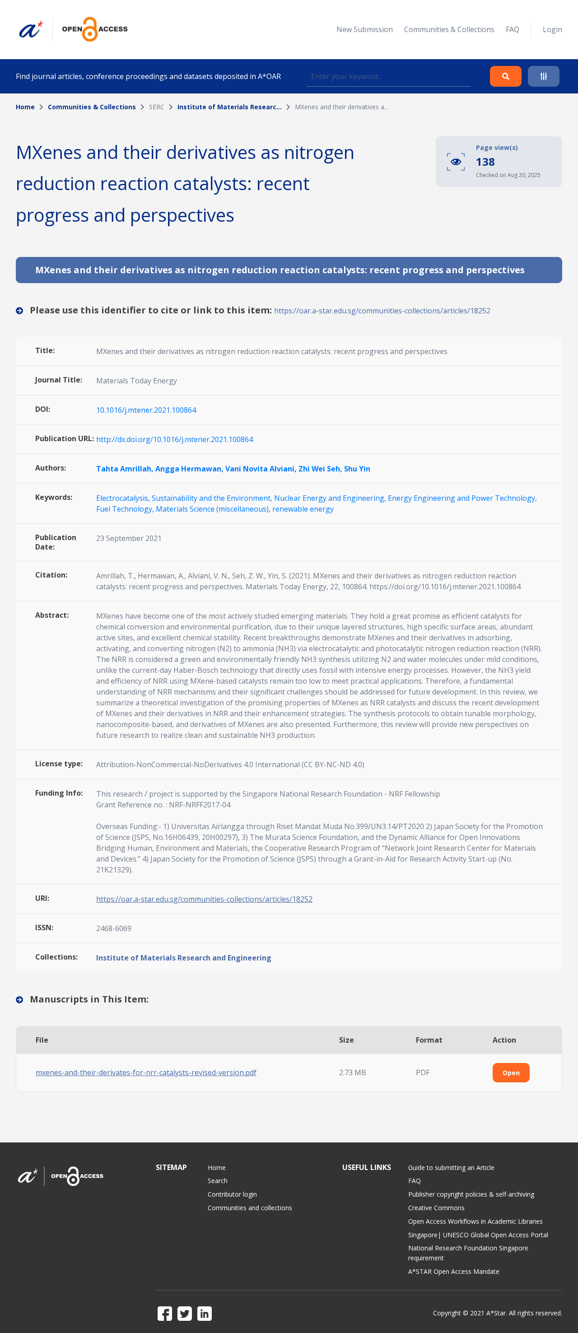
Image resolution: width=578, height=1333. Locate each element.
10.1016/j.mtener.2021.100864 (146, 410)
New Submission (364, 29)
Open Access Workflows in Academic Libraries (475, 1221)
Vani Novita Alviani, (261, 469)
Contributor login (232, 1194)
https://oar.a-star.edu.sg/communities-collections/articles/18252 (382, 311)
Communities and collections (250, 1207)
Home (25, 107)
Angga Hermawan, (190, 469)
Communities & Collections (449, 29)
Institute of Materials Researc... (229, 107)
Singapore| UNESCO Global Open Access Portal (478, 1234)
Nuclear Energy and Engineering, (331, 498)
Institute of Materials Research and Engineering (183, 958)
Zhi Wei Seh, (321, 469)
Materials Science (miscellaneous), (214, 509)
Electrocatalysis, (124, 498)
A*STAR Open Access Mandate (453, 1271)
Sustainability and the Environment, (213, 498)
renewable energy (303, 509)
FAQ (512, 29)
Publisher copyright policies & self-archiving (471, 1194)
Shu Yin (357, 469)
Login (552, 29)
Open (511, 1072)
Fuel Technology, (126, 509)
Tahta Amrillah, (125, 469)
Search (218, 1180)
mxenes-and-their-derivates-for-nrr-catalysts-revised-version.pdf (146, 1072)
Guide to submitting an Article (451, 1167)
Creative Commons (436, 1207)
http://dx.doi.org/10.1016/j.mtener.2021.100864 (174, 439)
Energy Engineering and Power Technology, (462, 498)
